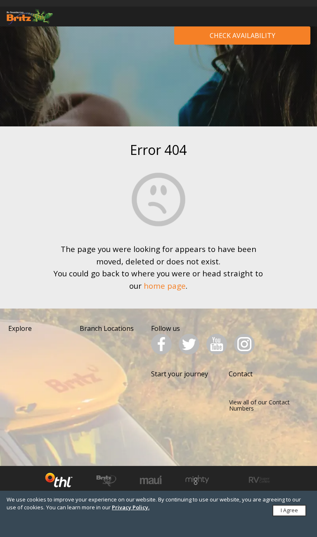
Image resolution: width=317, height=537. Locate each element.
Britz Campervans (106, 480)
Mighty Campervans (197, 480)
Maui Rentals (151, 479)
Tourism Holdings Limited (59, 480)
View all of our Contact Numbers (259, 405)
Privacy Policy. (130, 507)
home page (165, 285)
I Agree (289, 510)
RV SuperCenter (259, 480)
